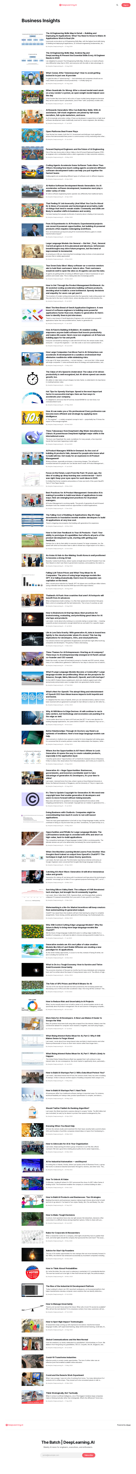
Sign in (126, 5)
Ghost (128, 1425)
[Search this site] (117, 5)
